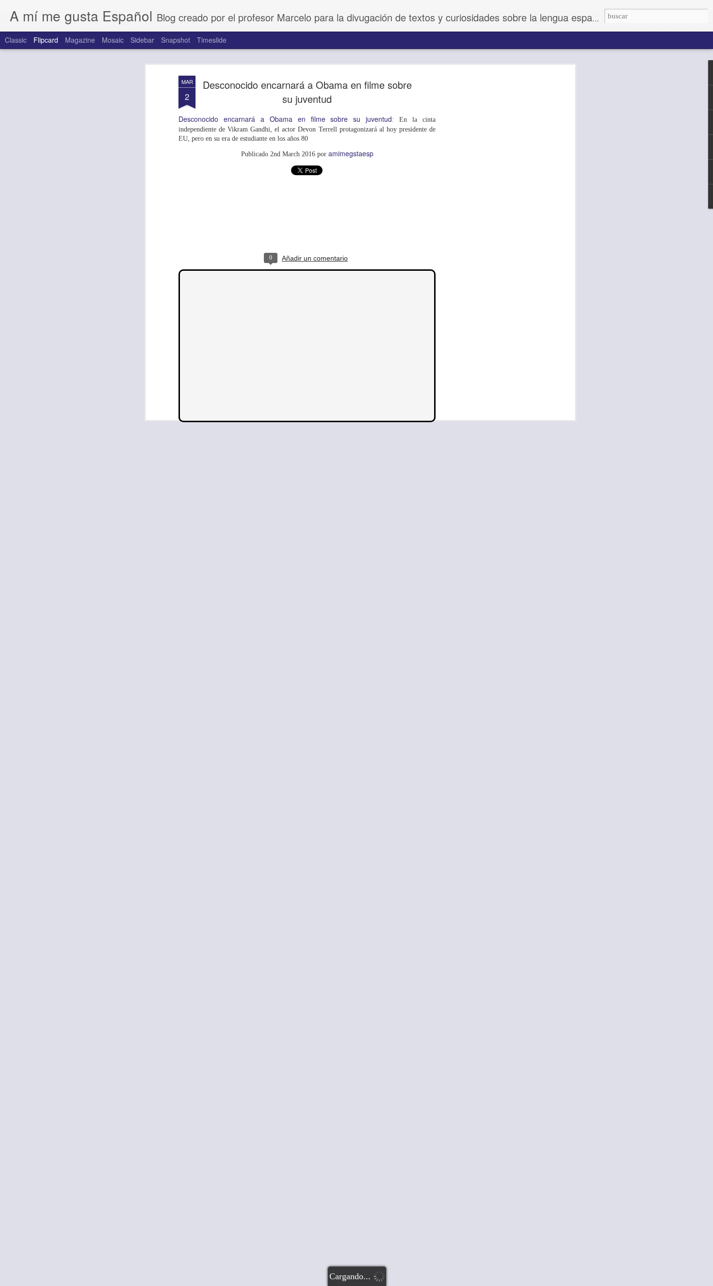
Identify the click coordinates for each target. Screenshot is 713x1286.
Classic (16, 40)
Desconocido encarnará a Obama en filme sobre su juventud (307, 92)
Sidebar (142, 40)
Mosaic (113, 40)
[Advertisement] (488, 228)
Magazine (80, 40)
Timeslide (212, 40)
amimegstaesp (350, 153)
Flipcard (45, 40)
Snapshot (175, 40)
